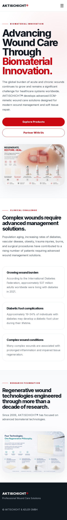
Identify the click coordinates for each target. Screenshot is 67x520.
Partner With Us (33, 132)
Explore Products (34, 121)
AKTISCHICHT (15, 6)
